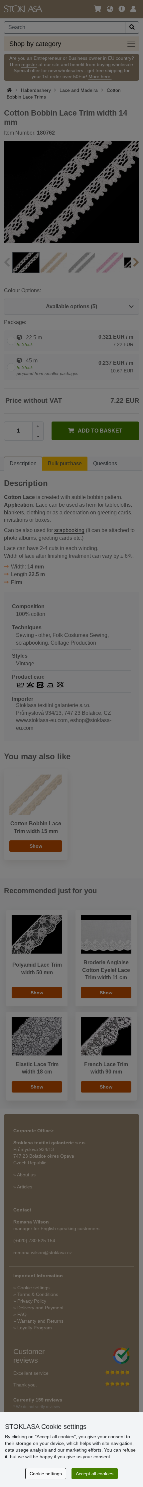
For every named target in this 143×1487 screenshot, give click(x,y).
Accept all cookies (94, 1473)
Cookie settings (46, 1473)
